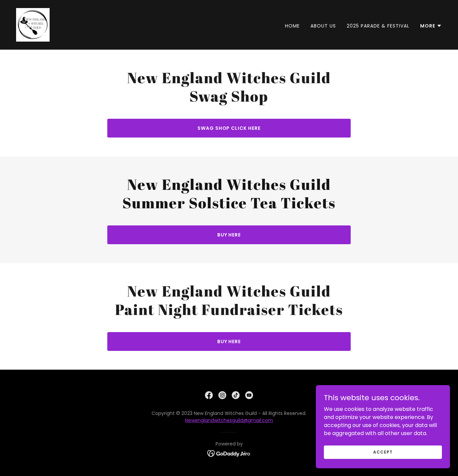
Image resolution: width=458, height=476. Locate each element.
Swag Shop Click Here (229, 128)
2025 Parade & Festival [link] (378, 25)
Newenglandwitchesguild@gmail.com (229, 420)
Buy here (229, 234)
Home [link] (292, 25)
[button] (431, 26)
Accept (382, 452)
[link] (33, 24)
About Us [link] (323, 25)
